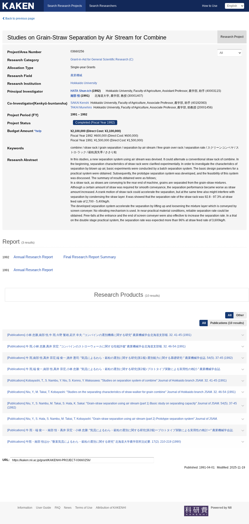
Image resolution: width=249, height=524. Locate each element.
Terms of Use (83, 507)
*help (37, 131)
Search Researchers (102, 6)
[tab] (127, 295)
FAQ (57, 507)
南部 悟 (75, 95)
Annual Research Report (33, 257)
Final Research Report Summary (89, 257)
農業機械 (76, 75)
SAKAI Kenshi (80, 103)
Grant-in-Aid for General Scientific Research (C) (102, 59)
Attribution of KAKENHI (111, 507)
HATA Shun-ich (81, 91)
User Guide (43, 507)
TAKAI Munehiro (81, 107)
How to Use (209, 6)
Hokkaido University (84, 83)
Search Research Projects (64, 6)
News (67, 507)
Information (25, 507)
